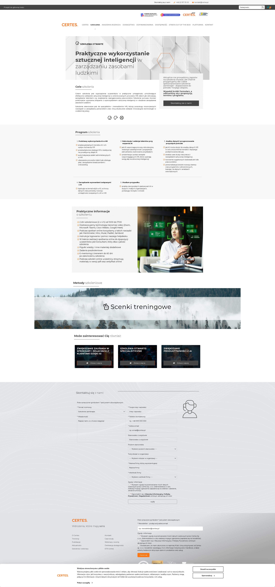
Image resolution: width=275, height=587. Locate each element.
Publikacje (76, 542)
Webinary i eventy (112, 542)
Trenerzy (75, 539)
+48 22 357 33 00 (182, 2)
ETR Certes (109, 549)
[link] (88, 20)
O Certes (75, 535)
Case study (109, 539)
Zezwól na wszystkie (208, 569)
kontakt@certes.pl (201, 2)
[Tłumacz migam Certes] (269, 7)
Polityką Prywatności (180, 541)
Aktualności (76, 545)
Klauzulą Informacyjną (154, 494)
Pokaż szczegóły (83, 583)
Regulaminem (144, 496)
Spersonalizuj (207, 575)
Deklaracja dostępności (114, 545)
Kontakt (108, 535)
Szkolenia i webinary (80, 549)
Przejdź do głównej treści (14, 7)
